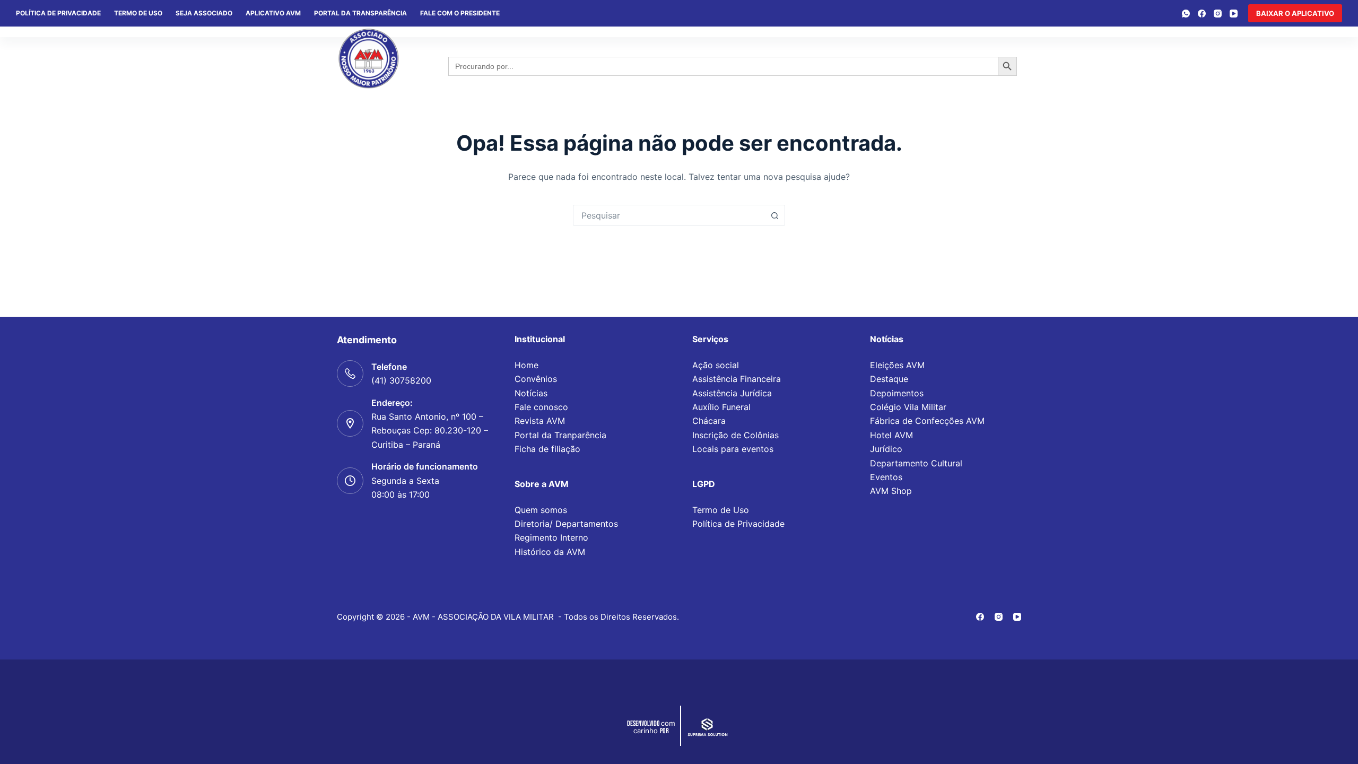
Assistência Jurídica (732, 393)
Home (526, 365)
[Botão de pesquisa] (774, 215)
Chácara (709, 420)
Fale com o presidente (460, 13)
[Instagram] (1218, 14)
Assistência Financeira (736, 379)
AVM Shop (891, 490)
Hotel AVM (891, 435)
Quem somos (541, 510)
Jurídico (886, 449)
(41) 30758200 (401, 380)
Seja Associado (204, 13)
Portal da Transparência (360, 13)
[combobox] (668, 215)
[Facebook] (1202, 14)
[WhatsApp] (1186, 14)
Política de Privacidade (738, 523)
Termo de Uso (138, 13)
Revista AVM (540, 420)
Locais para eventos (732, 449)
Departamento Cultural (916, 463)
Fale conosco (541, 407)
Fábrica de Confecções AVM (927, 420)
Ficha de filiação (547, 449)
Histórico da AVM (550, 551)
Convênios (536, 379)
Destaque (889, 379)
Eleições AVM (897, 365)
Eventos (886, 477)
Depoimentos (897, 393)
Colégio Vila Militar (908, 407)
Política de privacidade (58, 13)
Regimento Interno (551, 537)
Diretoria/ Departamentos (566, 523)
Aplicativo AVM (273, 13)
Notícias (531, 393)
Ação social (715, 365)
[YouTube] (1234, 14)
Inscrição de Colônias (735, 435)
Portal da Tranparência (560, 435)
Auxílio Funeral (721, 407)
